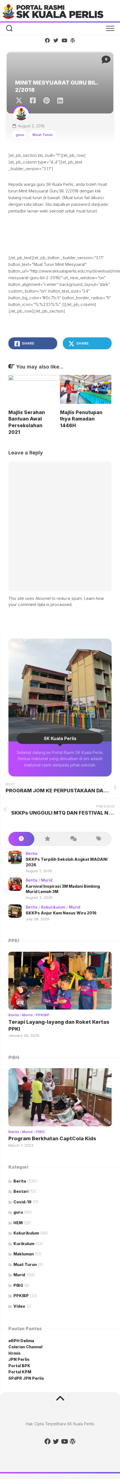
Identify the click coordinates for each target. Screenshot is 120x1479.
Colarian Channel (25, 1346)
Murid (46, 880)
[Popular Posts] (47, 839)
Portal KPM (19, 1371)
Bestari (20, 1191)
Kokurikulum (53, 907)
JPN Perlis (19, 1359)
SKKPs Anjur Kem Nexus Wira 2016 (61, 913)
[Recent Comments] (73, 839)
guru (20, 134)
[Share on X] (20, 100)
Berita (31, 853)
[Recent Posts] (21, 839)
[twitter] (56, 40)
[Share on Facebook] (32, 100)
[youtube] (64, 40)
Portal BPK (19, 1365)
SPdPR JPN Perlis (26, 1378)
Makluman (23, 1254)
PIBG (40, 1131)
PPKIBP (42, 1015)
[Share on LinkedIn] (60, 100)
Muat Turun (42, 134)
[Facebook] (47, 40)
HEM (18, 1222)
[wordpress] (72, 40)
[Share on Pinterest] (46, 100)
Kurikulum (23, 1243)
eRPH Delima (21, 1340)
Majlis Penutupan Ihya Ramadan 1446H (81, 419)
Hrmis (14, 1353)
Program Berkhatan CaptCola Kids (52, 1138)
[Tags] (99, 839)
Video (19, 1306)
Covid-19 (22, 1201)
